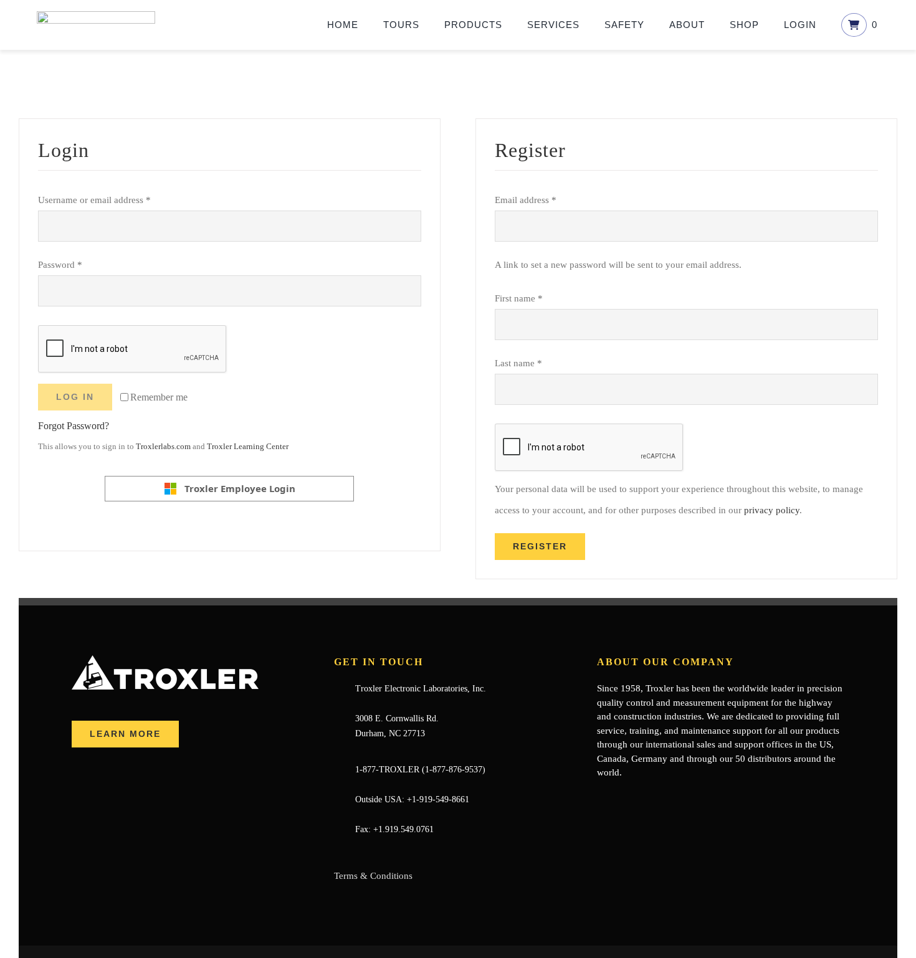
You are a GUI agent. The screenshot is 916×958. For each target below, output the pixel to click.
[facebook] (600, 797)
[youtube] (640, 797)
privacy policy (771, 510)
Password (60, 265)
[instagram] (660, 797)
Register (540, 546)
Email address (525, 200)
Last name (518, 363)
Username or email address (94, 200)
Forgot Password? (73, 425)
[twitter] (620, 797)
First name (519, 298)
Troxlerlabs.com (163, 446)
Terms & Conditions (373, 876)
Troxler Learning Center (248, 446)
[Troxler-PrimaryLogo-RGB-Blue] (96, 16)
